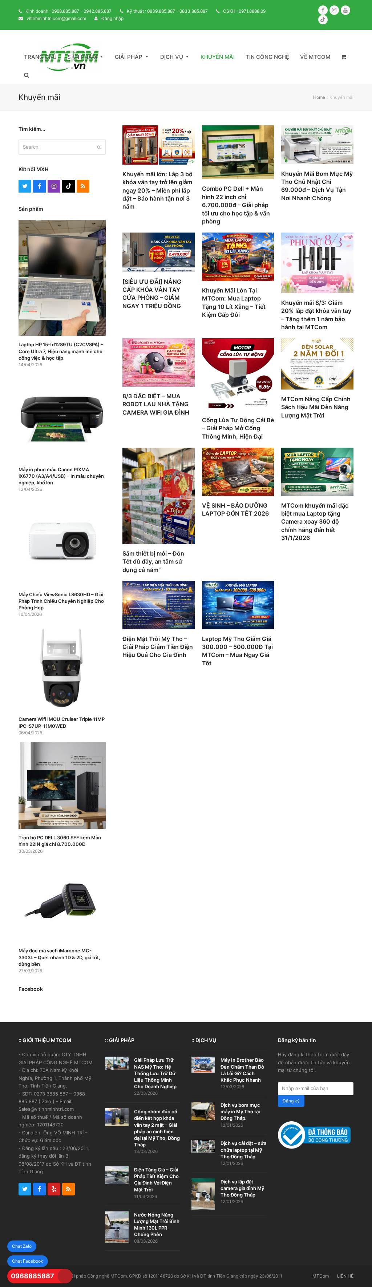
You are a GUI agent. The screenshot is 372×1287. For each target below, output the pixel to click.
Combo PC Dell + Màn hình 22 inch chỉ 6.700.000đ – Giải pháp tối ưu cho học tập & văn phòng (236, 205)
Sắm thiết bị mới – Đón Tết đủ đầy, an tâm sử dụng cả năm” (153, 561)
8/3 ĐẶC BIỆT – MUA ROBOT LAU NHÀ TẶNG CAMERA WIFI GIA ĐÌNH (155, 404)
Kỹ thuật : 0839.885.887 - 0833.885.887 (167, 11)
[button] (344, 57)
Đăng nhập (112, 18)
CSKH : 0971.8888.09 (244, 11)
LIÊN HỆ (345, 1276)
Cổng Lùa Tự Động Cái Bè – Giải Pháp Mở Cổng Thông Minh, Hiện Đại (238, 428)
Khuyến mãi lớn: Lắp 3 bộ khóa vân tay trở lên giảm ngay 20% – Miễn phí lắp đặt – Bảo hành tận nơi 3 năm (157, 190)
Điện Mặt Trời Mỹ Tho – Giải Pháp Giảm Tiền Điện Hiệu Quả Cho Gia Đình (157, 647)
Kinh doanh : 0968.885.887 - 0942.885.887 (68, 11)
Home (319, 97)
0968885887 (32, 1276)
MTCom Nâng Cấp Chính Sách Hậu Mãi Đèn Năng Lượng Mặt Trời (316, 407)
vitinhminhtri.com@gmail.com (56, 18)
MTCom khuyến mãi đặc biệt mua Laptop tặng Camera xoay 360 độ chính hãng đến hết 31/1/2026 (314, 522)
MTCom (320, 1276)
